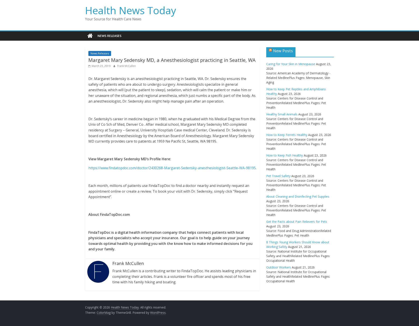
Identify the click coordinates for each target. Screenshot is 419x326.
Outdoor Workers (278, 267)
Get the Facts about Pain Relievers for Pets (296, 222)
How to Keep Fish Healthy (284, 155)
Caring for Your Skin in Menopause (290, 64)
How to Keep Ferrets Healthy (286, 135)
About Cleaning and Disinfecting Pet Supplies (297, 196)
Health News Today (130, 10)
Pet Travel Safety (278, 176)
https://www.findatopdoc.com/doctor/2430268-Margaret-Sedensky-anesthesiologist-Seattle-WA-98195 (172, 168)
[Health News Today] (90, 35)
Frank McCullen (126, 66)
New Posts (283, 50)
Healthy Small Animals (281, 114)
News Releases (109, 36)
